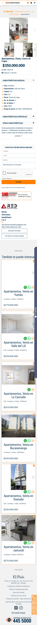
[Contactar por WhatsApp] (34, 602)
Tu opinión (36, 311)
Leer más (17, 136)
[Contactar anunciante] (32, 288)
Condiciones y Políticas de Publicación (18, 586)
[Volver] (3, 3)
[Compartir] (34, 3)
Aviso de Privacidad (18, 592)
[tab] (18, 80)
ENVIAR (18, 182)
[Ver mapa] (34, 612)
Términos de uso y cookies (18, 596)
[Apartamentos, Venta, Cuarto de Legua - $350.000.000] (18, 30)
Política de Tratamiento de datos (18, 187)
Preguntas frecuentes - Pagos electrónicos (18, 599)
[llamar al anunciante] (34, 597)
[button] (18, 80)
